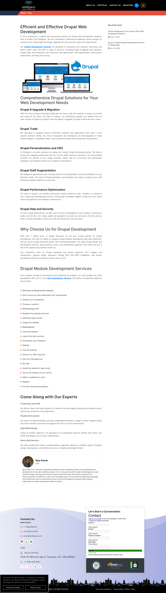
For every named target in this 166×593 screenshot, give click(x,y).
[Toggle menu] (143, 5)
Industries (128, 5)
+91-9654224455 (30, 531)
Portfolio (102, 5)
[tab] (22, 541)
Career (127, 589)
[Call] (136, 5)
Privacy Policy (118, 589)
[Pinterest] (31, 566)
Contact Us (115, 5)
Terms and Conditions (103, 589)
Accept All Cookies (13, 587)
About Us (90, 5)
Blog (133, 589)
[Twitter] (26, 566)
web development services (59, 278)
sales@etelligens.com (33, 536)
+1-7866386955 (30, 527)
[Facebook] (22, 566)
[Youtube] (35, 566)
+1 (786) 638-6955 (32, 562)
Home (23, 13)
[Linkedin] (39, 566)
